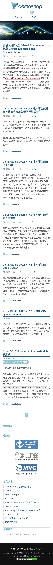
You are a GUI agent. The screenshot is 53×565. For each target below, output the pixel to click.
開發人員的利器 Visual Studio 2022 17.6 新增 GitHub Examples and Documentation (26, 48)
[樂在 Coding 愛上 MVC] (26, 469)
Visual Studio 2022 (13, 98)
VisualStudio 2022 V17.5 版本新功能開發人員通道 (25, 216)
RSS (34, 17)
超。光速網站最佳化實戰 (16, 518)
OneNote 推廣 (11, 506)
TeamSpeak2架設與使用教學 (18, 486)
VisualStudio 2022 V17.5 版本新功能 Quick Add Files (24, 312)
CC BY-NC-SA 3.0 (32, 548)
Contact (18, 17)
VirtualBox (10, 498)
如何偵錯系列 (11, 522)
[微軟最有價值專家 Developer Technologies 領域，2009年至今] (26, 444)
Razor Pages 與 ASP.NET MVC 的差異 (23, 510)
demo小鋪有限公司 (19, 553)
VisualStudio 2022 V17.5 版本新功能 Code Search (24, 266)
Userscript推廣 (11, 514)
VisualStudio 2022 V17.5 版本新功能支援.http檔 (25, 163)
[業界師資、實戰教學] (26, 456)
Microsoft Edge (12, 494)
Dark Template (11, 490)
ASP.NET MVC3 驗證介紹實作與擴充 (22, 502)
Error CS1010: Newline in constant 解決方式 (25, 352)
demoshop (26, 5)
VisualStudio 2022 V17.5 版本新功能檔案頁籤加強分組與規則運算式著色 (25, 110)
